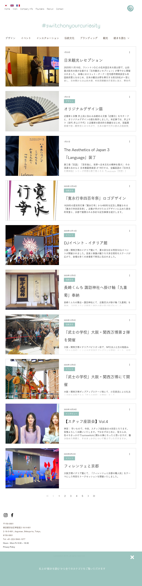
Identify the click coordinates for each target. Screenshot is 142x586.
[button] (132, 557)
